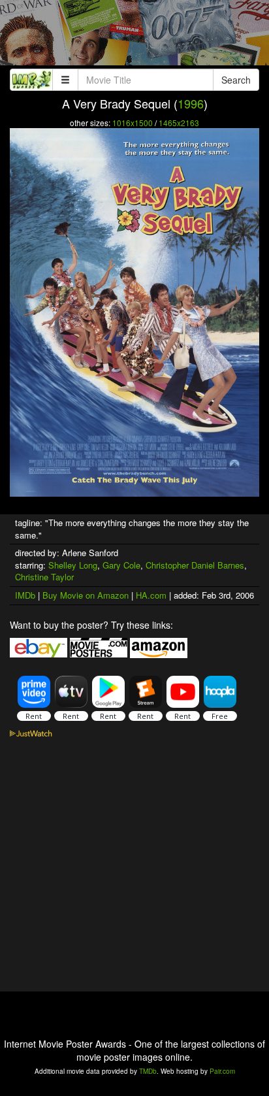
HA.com (151, 595)
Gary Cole (121, 565)
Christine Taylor (44, 577)
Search (236, 79)
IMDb (25, 595)
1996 (191, 103)
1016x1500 (132, 122)
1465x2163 (179, 122)
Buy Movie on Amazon (85, 595)
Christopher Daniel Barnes (195, 565)
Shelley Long (72, 565)
